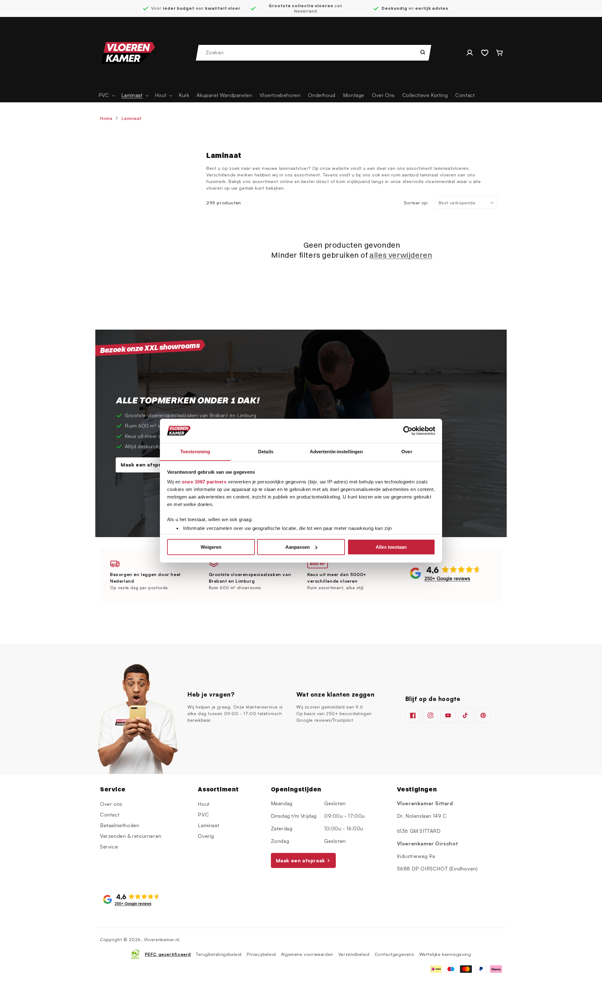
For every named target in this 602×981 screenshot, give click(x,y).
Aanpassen (297, 547)
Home (106, 118)
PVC (203, 814)
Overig (206, 836)
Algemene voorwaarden (307, 954)
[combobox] (314, 52)
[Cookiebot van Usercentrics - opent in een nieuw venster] (407, 430)
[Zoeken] (423, 52)
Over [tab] (406, 451)
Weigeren (211, 547)
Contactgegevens (394, 954)
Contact (109, 814)
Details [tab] (265, 451)
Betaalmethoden (119, 825)
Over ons (111, 804)
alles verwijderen (400, 255)
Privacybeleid (261, 954)
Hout (203, 804)
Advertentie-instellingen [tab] (336, 451)
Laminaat (131, 118)
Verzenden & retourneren (130, 836)
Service (109, 847)
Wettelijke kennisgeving (445, 954)
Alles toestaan (391, 547)
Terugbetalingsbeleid (219, 954)
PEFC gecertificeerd (168, 954)
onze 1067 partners (204, 481)
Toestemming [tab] (195, 451)
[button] (106, 95)
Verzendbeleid (354, 954)
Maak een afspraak (145, 464)
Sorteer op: (416, 202)
